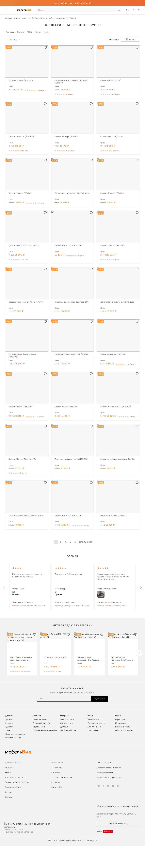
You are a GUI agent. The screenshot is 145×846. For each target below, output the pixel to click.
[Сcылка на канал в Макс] (108, 786)
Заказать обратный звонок (109, 767)
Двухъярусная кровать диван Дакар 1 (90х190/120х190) (72, 605)
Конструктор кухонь (124, 730)
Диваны (9, 716)
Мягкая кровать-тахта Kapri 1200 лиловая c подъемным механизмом (113, 605)
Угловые (9, 723)
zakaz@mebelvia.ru (105, 772)
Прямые (8, 719)
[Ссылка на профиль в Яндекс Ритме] (117, 786)
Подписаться (99, 698)
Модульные (120, 723)
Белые (38, 32)
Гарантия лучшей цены (61, 777)
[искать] (119, 10)
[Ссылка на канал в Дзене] (112, 786)
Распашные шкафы (96, 723)
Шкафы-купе (93, 719)
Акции (8, 772)
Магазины (55, 772)
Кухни (118, 716)
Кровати (37, 716)
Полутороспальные (41, 723)
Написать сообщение (118, 823)
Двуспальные (39, 726)
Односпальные (39, 719)
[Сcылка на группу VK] (98, 786)
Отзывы (8, 797)
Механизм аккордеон (15, 734)
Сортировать (12, 39)
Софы (7, 730)
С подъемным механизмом (45, 730)
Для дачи (20, 32)
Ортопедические (13, 737)
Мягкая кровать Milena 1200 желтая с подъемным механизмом (29, 605)
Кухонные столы (122, 726)
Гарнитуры (120, 719)
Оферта (8, 792)
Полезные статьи (13, 787)
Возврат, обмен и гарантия (17, 782)
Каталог (9, 767)
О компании (56, 767)
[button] (26, 76)
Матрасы (64, 716)
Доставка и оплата (14, 777)
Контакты (55, 782)
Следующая (85, 541)
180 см (30, 32)
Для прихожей (94, 726)
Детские (64, 726)
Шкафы (91, 716)
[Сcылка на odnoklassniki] (103, 786)
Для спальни (94, 730)
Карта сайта (56, 787)
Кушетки (9, 726)
